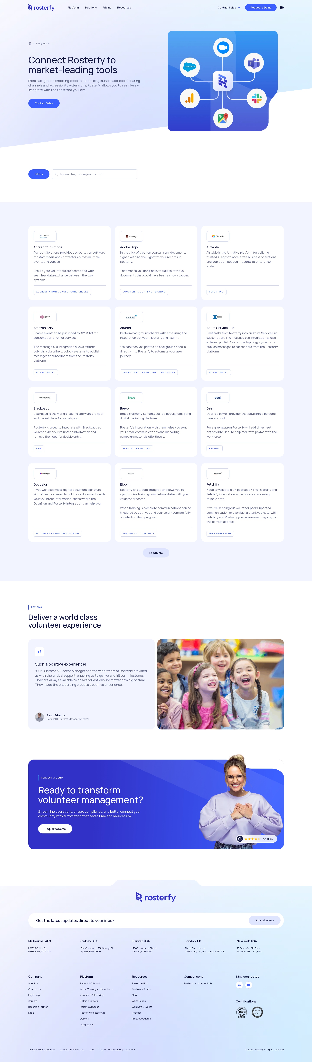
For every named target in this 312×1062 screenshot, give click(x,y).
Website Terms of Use (72, 1049)
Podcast (136, 1012)
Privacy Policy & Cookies (42, 1049)
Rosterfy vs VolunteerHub (198, 983)
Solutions (91, 7)
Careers (32, 1000)
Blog (134, 995)
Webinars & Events (142, 1006)
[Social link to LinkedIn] (239, 985)
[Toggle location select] (282, 7)
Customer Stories (141, 989)
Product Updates (141, 1018)
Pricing (107, 7)
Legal (31, 1012)
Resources (124, 7)
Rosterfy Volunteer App (92, 1012)
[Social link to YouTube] (248, 985)
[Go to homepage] (41, 7)
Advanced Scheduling (92, 995)
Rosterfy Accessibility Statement (117, 1049)
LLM (92, 1049)
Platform (73, 7)
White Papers (139, 1000)
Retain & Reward (89, 1000)
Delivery (84, 1018)
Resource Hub (140, 983)
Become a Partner (38, 1006)
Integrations (87, 1024)
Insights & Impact (89, 1006)
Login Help (34, 995)
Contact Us (34, 989)
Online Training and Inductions (96, 989)
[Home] (30, 43)
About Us (33, 983)
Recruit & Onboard (90, 983)
